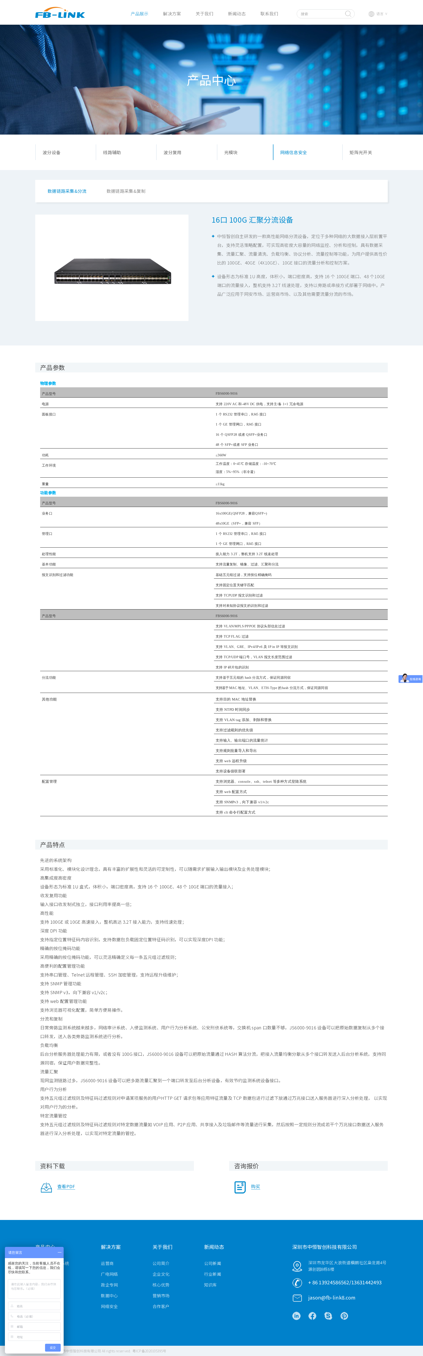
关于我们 (204, 13)
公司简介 (161, 1263)
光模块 (231, 152)
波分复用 (172, 152)
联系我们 (269, 13)
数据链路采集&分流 (67, 191)
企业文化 (161, 1274)
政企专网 (109, 1285)
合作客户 (161, 1306)
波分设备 (51, 152)
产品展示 (139, 13)
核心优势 (161, 1285)
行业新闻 (212, 1274)
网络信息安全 (293, 152)
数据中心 (109, 1295)
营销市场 (161, 1295)
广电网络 (109, 1274)
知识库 (210, 1285)
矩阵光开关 (361, 152)
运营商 (107, 1263)
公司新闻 (212, 1263)
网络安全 (109, 1306)
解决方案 (172, 13)
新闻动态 (237, 13)
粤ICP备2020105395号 (149, 1350)
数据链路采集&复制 (126, 191)
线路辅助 (112, 152)
